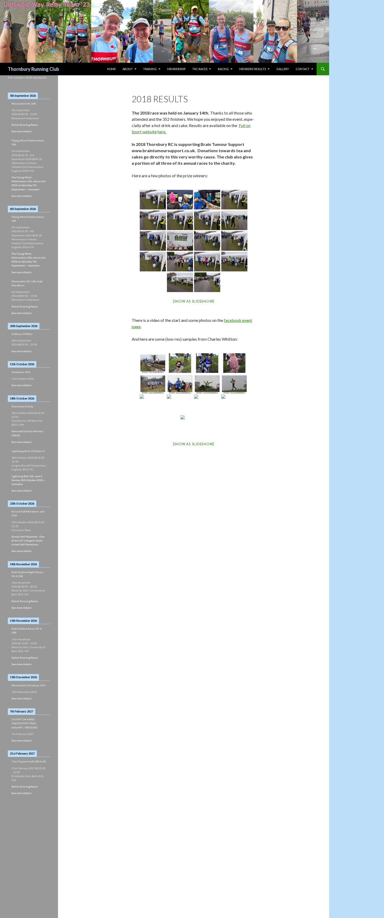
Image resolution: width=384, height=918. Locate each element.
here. (162, 131)
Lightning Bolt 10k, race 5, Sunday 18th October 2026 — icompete (28, 480)
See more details (21, 131)
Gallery (282, 69)
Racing (223, 69)
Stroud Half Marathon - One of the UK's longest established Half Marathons (27, 540)
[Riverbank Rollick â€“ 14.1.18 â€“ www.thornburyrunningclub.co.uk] (153, 363)
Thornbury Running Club (33, 69)
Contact (303, 69)
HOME (111, 69)
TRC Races (199, 69)
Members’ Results (252, 69)
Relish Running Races (24, 124)
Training (150, 69)
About (128, 69)
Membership (176, 69)
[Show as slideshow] (193, 301)
